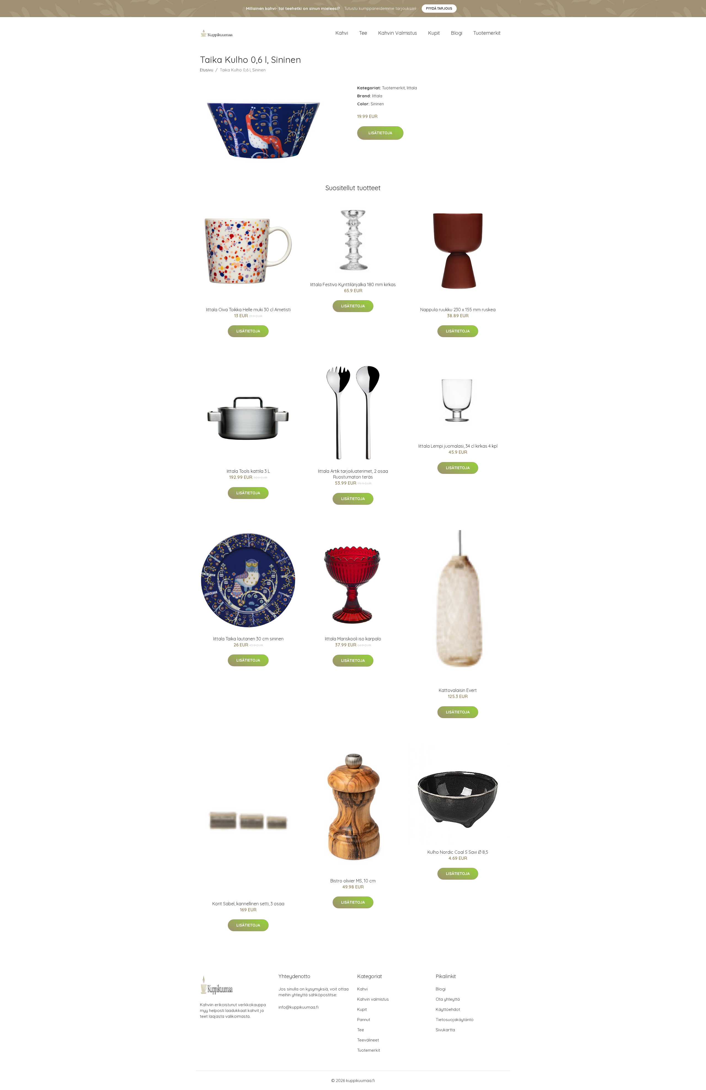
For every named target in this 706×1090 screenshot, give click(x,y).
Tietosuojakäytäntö (455, 1019)
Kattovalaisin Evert (458, 690)
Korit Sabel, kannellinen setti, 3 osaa (248, 903)
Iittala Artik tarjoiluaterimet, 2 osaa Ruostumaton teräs (353, 474)
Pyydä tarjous (439, 8)
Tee (363, 33)
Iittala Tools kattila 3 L (248, 471)
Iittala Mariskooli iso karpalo (353, 638)
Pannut (363, 1019)
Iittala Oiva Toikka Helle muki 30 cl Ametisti (248, 309)
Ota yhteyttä (448, 999)
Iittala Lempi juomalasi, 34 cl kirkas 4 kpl (458, 446)
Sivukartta (445, 1029)
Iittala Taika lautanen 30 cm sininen (248, 638)
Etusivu (206, 70)
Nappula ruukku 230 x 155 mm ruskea (458, 309)
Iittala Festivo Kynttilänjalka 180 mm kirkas (353, 284)
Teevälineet (368, 1040)
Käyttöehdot (448, 1009)
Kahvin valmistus (397, 33)
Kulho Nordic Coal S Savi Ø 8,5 (457, 852)
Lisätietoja (380, 132)
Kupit (434, 33)
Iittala (412, 87)
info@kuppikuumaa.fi (299, 1007)
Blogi (456, 33)
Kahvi (341, 33)
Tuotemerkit (487, 33)
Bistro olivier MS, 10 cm (353, 881)
